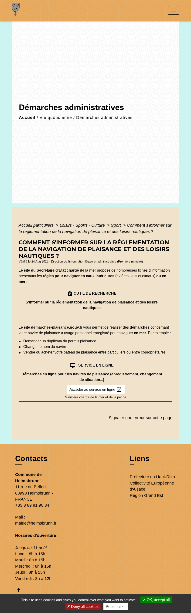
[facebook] (21, 589)
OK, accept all (158, 600)
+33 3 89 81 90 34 (32, 505)
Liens (140, 458)
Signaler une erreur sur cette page (140, 417)
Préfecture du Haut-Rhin (152, 477)
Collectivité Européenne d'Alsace (152, 486)
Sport (116, 225)
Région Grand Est (146, 495)
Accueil (27, 117)
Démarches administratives (104, 117)
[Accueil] (41, 10)
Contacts (31, 458)
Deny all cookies (84, 607)
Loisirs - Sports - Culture (83, 225)
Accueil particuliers (37, 225)
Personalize (116, 607)
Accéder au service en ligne (95, 389)
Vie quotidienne (56, 117)
